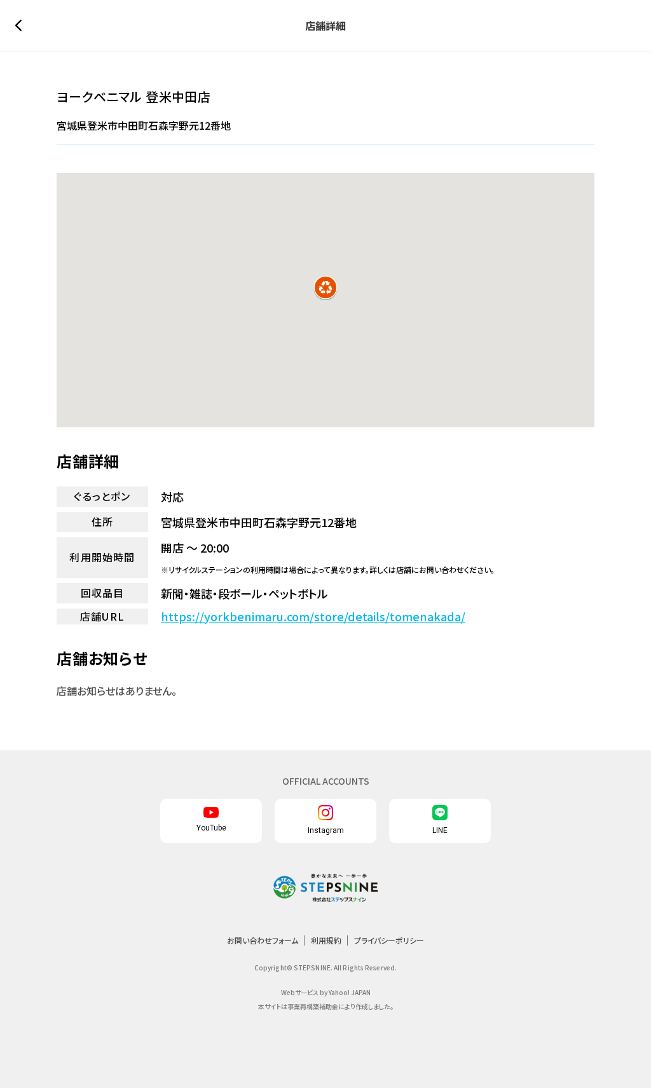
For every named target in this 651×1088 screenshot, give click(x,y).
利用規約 (326, 940)
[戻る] (22, 25)
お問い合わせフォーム (262, 940)
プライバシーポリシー (389, 940)
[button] (325, 287)
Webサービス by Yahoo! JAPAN (326, 992)
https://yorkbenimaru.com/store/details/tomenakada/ (313, 616)
